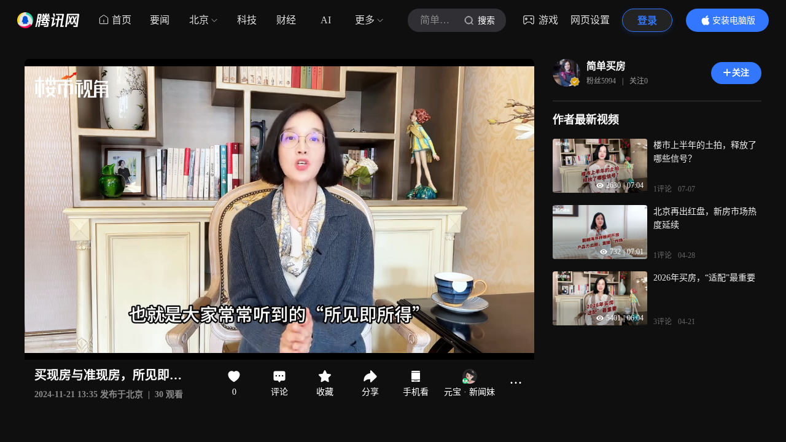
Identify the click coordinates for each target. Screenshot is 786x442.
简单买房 (606, 66)
